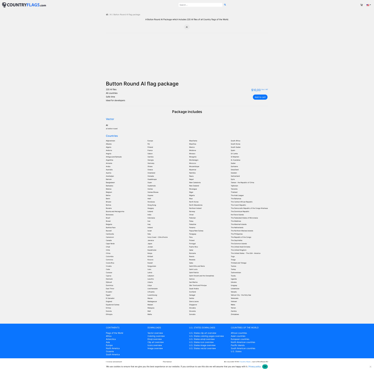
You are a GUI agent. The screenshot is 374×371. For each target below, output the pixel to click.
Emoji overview (155, 339)
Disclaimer (167, 362)
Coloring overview (156, 336)
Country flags (244, 362)
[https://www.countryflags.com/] (24, 4)
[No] (370, 366)
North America (113, 348)
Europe (109, 345)
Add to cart (260, 97)
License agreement (114, 362)
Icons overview (155, 345)
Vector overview (155, 333)
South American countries (243, 348)
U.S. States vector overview (202, 348)
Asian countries (238, 336)
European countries (240, 339)
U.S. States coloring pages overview (206, 336)
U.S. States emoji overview (202, 339)
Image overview (155, 348)
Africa (108, 336)
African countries (239, 333)
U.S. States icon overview (201, 342)
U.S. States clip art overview (202, 333)
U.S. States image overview (202, 345)
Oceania (110, 351)
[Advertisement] (187, 58)
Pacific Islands (238, 345)
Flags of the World (114, 333)
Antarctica (111, 339)
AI (111, 14)
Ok (265, 366)
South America (113, 354)
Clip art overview (156, 342)
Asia (108, 342)
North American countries (243, 342)
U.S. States (236, 351)
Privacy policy (255, 366)
